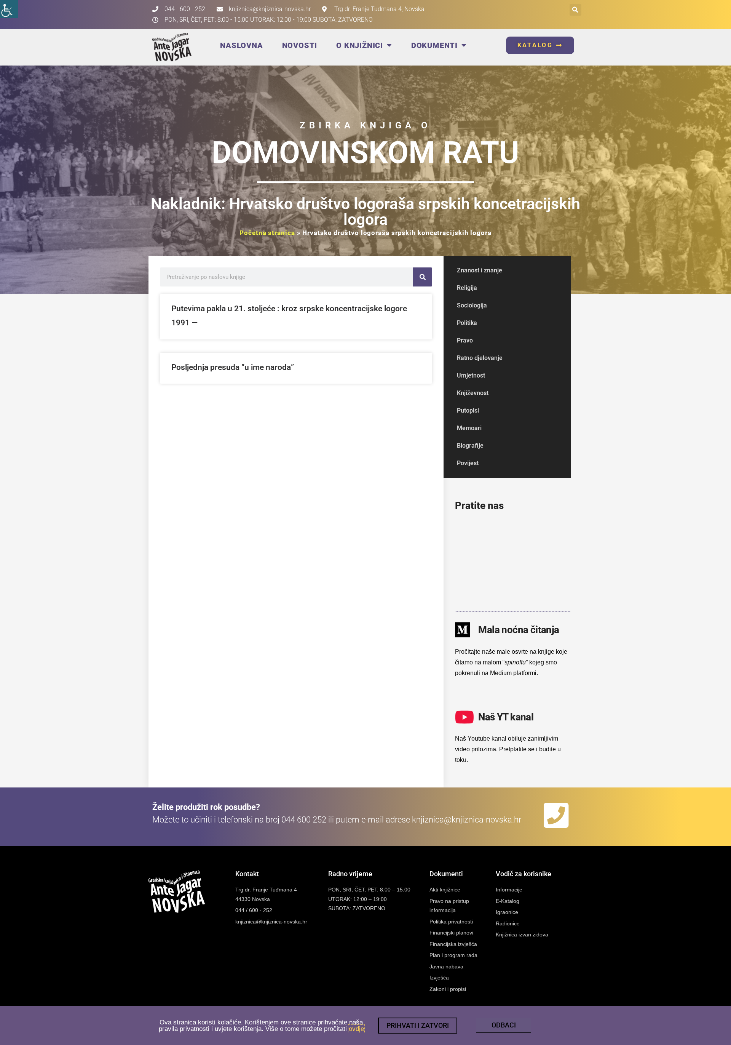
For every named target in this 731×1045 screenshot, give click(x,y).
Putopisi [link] (468, 410)
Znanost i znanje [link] (479, 270)
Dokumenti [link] (434, 45)
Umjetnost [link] (471, 375)
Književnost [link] (472, 393)
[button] (575, 10)
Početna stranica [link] (267, 233)
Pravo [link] (465, 340)
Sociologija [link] (472, 305)
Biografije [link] (470, 445)
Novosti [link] (300, 45)
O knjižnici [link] (359, 45)
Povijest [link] (468, 463)
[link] (9, 9)
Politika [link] (467, 322)
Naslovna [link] (241, 45)
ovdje (356, 1028)
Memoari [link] (469, 428)
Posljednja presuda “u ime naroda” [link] (232, 367)
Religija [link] (467, 287)
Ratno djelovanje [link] (480, 358)
